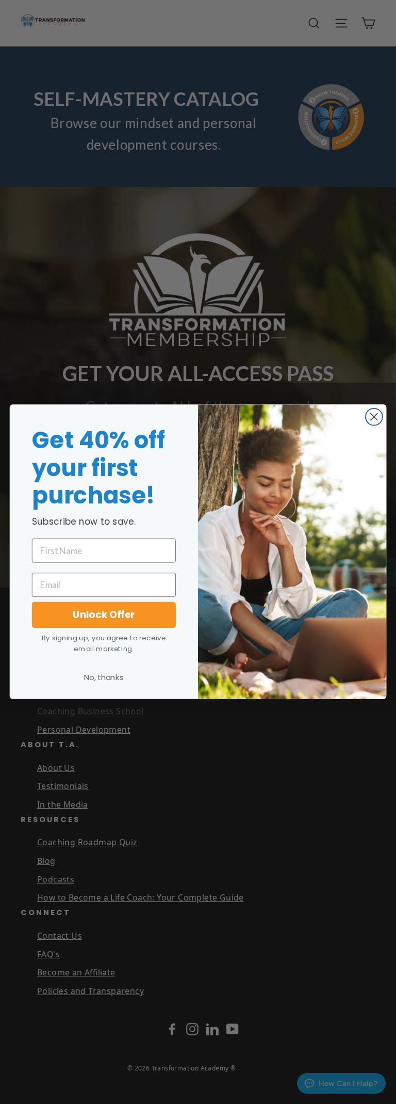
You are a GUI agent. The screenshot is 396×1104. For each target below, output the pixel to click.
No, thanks (104, 678)
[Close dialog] (374, 416)
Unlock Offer (104, 615)
